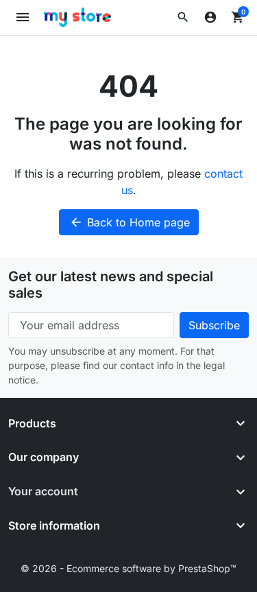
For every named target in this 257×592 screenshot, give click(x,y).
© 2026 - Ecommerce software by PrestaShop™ (128, 568)
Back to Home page (129, 222)
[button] (183, 17)
